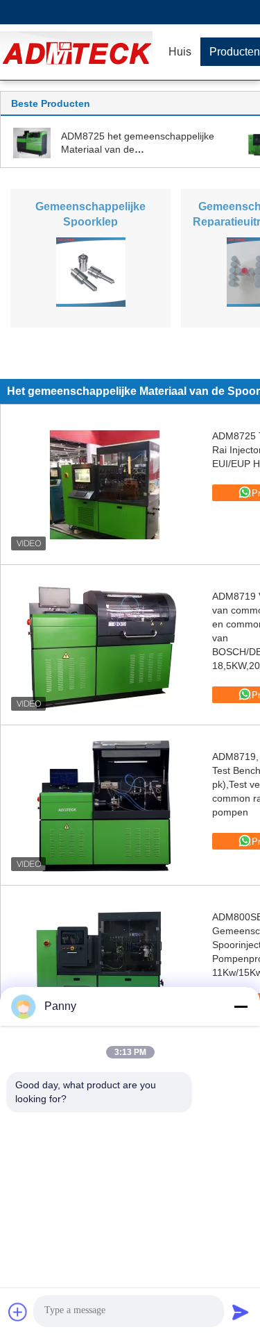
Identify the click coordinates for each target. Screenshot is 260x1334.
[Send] (240, 1312)
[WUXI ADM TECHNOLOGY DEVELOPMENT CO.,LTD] (79, 52)
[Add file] (18, 1312)
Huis (179, 52)
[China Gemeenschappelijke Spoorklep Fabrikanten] (90, 271)
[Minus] (240, 1006)
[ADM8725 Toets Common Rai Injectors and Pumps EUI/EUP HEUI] (105, 484)
